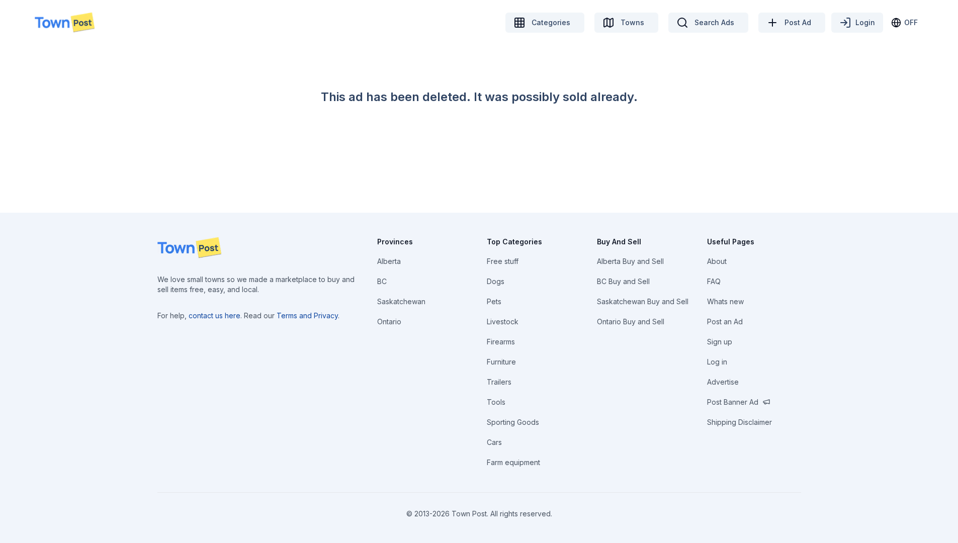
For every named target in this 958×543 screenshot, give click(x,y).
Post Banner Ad (732, 402)
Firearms (501, 341)
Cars (494, 442)
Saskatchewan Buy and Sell (642, 301)
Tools (496, 402)
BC (382, 281)
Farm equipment (513, 462)
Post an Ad (725, 321)
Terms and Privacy (307, 315)
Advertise (723, 382)
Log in (717, 361)
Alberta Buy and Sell (630, 261)
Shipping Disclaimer (739, 422)
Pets (494, 301)
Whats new (725, 301)
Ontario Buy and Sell (630, 321)
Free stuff (502, 261)
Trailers (499, 382)
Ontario (389, 321)
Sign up (719, 341)
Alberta (389, 261)
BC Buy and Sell (623, 281)
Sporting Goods (513, 422)
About (717, 261)
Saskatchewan (401, 301)
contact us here (214, 315)
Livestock (502, 321)
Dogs (495, 281)
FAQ (714, 281)
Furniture (501, 361)
